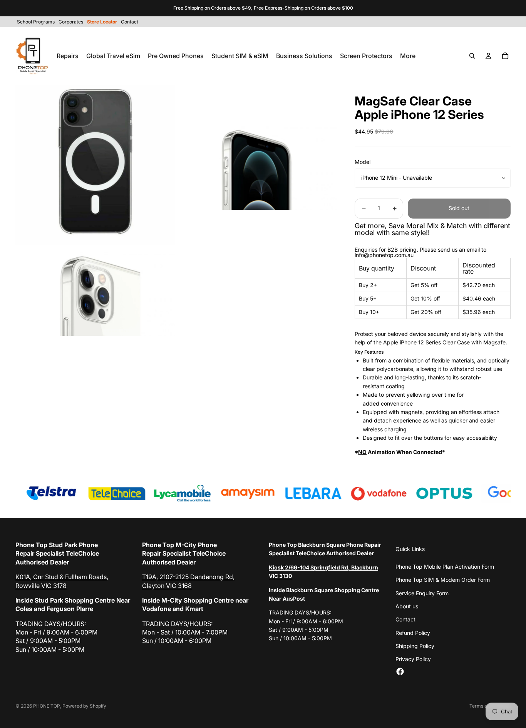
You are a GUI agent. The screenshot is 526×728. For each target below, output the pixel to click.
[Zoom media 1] (95, 165)
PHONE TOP (46, 706)
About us (406, 606)
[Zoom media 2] (257, 165)
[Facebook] (400, 671)
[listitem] (407, 55)
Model (362, 162)
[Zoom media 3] (95, 291)
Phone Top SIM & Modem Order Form (442, 579)
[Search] (472, 55)
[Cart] (505, 55)
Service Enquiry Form (422, 593)
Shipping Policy (414, 646)
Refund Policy (412, 632)
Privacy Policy (413, 659)
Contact (405, 619)
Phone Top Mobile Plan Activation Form (444, 566)
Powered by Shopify (84, 706)
